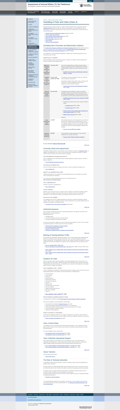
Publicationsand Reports (63, 12)
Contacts (77, 394)
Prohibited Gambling (31, 80)
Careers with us (42, 394)
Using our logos (56, 394)
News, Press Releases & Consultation (31, 71)
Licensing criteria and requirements (52, 34)
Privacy (61, 394)
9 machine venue (69, 105)
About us (77, 11)
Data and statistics (33, 57)
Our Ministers (30, 394)
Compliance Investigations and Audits (33, 30)
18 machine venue (69, 107)
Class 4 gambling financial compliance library (33, 50)
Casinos (30, 24)
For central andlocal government (45, 12)
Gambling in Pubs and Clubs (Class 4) (32, 47)
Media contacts (49, 394)
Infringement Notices (31, 68)
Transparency (66, 394)
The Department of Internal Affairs (82, 5)
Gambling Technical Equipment (33, 55)
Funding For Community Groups (32, 44)
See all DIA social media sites (34, 400)
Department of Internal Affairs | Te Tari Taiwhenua (49, 4)
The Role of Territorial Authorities (52, 42)
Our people (36, 394)
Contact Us (84, 11)
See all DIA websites (32, 397)
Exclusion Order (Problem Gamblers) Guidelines (74, 137)
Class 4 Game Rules (49, 39)
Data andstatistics (70, 12)
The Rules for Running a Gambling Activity (33, 85)
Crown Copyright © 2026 (33, 404)
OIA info (81, 394)
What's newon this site (55, 12)
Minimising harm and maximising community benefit (33, 75)
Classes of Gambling (33, 26)
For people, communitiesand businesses (33, 12)
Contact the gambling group (32, 60)
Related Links (31, 82)
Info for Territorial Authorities (31, 63)
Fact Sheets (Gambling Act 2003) (32, 38)
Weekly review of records (68, 114)
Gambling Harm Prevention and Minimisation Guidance (75, 86)
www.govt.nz (85, 408)
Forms (29, 41)
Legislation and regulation (32, 22)
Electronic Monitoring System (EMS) (33, 34)
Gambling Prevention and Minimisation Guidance (55, 33)
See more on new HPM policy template (71, 129)
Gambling (30, 19)
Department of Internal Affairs (45, 403)
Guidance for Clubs (49, 37)
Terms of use (72, 394)
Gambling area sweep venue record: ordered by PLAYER (75, 98)
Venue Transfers (48, 40)
